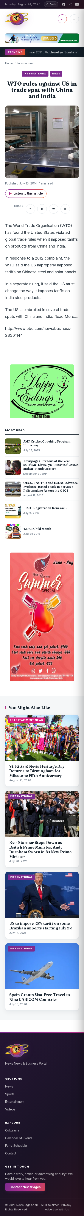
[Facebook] (63, 4)
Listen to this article (26, 194)
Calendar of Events (18, 1138)
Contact (10, 1153)
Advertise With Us (57, 1209)
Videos (10, 1109)
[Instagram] (70, 4)
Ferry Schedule (16, 1145)
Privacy (66, 1205)
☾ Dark (51, 4)
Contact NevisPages (25, 1187)
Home (9, 63)
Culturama (12, 1130)
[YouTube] (77, 4)
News (9, 1086)
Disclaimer (52, 1205)
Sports (9, 1094)
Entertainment (14, 1101)
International (25, 63)
